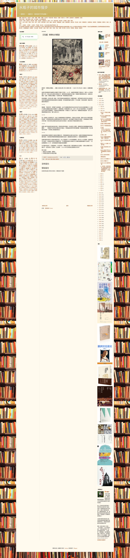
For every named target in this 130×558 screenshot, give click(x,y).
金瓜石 (41, 25)
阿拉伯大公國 (33, 128)
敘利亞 (28, 20)
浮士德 (28, 190)
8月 (101, 176)
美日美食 (29, 58)
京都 (30, 22)
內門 (21, 152)
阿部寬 (35, 167)
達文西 (20, 28)
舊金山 (30, 102)
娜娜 (34, 171)
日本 (29, 114)
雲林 (31, 90)
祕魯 (69, 20)
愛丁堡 (34, 106)
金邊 (36, 95)
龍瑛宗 (80, 28)
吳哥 (39, 22)
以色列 (20, 20)
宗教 (78, 26)
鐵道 (46, 26)
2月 (101, 188)
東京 (26, 22)
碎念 (23, 47)
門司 (20, 89)
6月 (101, 180)
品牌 (65, 26)
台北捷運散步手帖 (32, 69)
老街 (53, 26)
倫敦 (63, 22)
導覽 (39, 17)
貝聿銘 (21, 183)
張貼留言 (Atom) (49, 208)
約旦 (28, 93)
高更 (54, 28)
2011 (100, 215)
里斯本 (103, 22)
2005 (100, 227)
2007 (100, 223)
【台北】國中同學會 (104, 154)
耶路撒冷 (33, 93)
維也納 (72, 22)
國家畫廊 (67, 22)
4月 (101, 184)
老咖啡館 (27, 26)
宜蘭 (20, 143)
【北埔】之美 (103, 134)
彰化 (23, 150)
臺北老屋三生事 (29, 19)
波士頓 (21, 86)
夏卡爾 (63, 28)
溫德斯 (31, 175)
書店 (62, 26)
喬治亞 (25, 129)
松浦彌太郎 (33, 187)
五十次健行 (32, 52)
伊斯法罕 (35, 102)
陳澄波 (76, 28)
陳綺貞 (26, 183)
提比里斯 (28, 100)
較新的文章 (44, 205)
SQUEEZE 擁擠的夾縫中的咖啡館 (105, 116)
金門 (52, 25)
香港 (34, 87)
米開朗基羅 (26, 28)
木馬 (20, 164)
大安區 (33, 25)
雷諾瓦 (26, 186)
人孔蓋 (28, 56)
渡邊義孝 (23, 167)
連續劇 (93, 26)
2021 (100, 195)
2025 (100, 100)
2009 (100, 219)
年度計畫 (51, 17)
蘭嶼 (31, 152)
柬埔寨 (25, 119)
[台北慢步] (104, 281)
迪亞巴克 (31, 95)
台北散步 (42, 26)
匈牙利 (20, 129)
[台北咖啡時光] (104, 406)
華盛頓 (28, 105)
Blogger (75, 548)
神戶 (36, 22)
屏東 (24, 148)
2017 (100, 203)
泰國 (28, 126)
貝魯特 (25, 97)
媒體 (42, 17)
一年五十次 (23, 56)
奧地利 (23, 120)
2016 (100, 205)
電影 (85, 26)
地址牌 (26, 50)
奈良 (33, 22)
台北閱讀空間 (42, 19)
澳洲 (35, 129)
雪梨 (29, 108)
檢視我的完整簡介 (101, 540)
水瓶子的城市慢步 (33, 7)
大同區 (28, 25)
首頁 (81, 17)
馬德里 (94, 22)
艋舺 (33, 148)
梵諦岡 (29, 125)
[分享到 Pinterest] (69, 157)
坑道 (51, 26)
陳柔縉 (35, 189)
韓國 (34, 125)
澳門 (23, 92)
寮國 (20, 126)
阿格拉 (23, 93)
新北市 (30, 77)
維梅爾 (32, 177)
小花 (27, 174)
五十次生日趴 (22, 53)
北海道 (65, 20)
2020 (100, 197)
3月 (101, 186)
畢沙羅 (31, 189)
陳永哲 (100, 84)
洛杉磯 (21, 102)
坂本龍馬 (24, 192)
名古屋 (20, 90)
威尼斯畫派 (107, 26)
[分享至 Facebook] (68, 157)
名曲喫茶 (32, 26)
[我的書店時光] (104, 385)
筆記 (22, 52)
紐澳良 (26, 102)
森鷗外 (20, 189)
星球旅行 (72, 17)
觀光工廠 (97, 26)
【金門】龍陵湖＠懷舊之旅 (107, 36)
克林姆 (20, 180)
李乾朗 (27, 187)
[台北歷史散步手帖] (104, 302)
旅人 (72, 26)
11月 (101, 108)
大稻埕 (24, 25)
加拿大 (24, 131)
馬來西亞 (30, 129)
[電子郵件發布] (61, 157)
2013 (100, 211)
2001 (100, 236)
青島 (36, 105)
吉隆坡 (30, 103)
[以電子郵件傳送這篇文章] (63, 157)
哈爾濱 (30, 106)
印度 (49, 20)
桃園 (27, 145)
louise (30, 171)
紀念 (35, 47)
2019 (100, 199)
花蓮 (51, 159)
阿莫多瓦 (27, 172)
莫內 (51, 28)
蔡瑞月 (32, 170)
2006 (100, 225)
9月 (101, 174)
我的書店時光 (22, 70)
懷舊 (58, 26)
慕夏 (60, 28)
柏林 (80, 22)
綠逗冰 (55, 17)
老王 (33, 181)
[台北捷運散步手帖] (104, 343)
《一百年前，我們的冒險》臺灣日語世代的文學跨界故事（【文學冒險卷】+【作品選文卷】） (105, 168)
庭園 (48, 26)
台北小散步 (28, 70)
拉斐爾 (31, 28)
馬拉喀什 (22, 106)
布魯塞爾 (28, 99)
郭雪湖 (72, 28)
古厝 (55, 26)
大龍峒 (27, 149)
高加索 (39, 20)
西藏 (32, 126)
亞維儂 (23, 99)
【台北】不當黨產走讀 (105, 125)
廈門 (33, 96)
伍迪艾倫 (89, 26)
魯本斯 (40, 28)
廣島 (22, 84)
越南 (20, 131)
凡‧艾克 (32, 186)
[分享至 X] (66, 157)
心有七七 (33, 158)
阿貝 (31, 164)
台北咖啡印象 (22, 69)
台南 (48, 25)
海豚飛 (25, 162)
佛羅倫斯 (59, 22)
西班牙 (35, 119)
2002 (100, 234)
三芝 (25, 152)
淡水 (22, 146)
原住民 (54, 159)
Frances (25, 171)
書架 (29, 47)
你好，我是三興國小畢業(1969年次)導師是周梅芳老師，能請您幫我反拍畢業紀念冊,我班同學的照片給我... (105, 77)
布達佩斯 (28, 96)
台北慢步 (36, 19)
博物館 (101, 26)
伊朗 (36, 20)
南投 (23, 149)
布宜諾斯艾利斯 (22, 105)
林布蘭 (21, 186)
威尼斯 (54, 22)
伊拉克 (24, 134)
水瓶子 (29, 17)
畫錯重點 (24, 58)
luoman (66, 548)
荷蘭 (27, 128)
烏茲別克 (28, 132)
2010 (100, 217)
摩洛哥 (60, 20)
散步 (21, 64)
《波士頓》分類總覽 (103, 42)
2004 (100, 230)
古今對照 (31, 55)
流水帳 (46, 17)
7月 (101, 178)
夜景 (30, 53)
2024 (100, 102)
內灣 (28, 152)
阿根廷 (23, 132)
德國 (33, 117)
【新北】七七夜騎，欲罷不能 (105, 144)
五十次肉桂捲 (33, 50)
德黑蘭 (26, 95)
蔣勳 (32, 192)
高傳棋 (24, 178)
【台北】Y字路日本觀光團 (105, 113)
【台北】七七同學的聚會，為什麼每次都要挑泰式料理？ (105, 120)
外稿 (33, 17)
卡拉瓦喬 (36, 28)
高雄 (31, 145)
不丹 (52, 20)
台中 (30, 80)
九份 (45, 25)
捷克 (28, 117)
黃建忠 (26, 175)
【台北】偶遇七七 (104, 161)
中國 (23, 117)
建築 (30, 46)
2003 (100, 232)
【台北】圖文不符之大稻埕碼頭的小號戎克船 (105, 151)
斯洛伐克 (56, 20)
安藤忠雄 (21, 170)
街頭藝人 (68, 26)
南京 (26, 103)
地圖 (59, 17)
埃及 (28, 131)
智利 (72, 20)
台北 (20, 25)
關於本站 (24, 17)
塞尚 (21, 190)
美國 (36, 114)
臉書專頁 (77, 17)
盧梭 (33, 190)
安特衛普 (34, 103)
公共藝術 (75, 26)
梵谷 (57, 28)
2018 (100, 201)
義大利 (30, 116)
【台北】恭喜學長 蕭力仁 (105, 140)
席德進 (28, 192)
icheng (34, 178)
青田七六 (63, 17)
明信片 (81, 26)
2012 (100, 213)
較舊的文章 (89, 205)
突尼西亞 (33, 132)
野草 (68, 17)
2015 (100, 207)
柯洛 (25, 190)
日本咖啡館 (37, 26)
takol (30, 183)
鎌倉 (31, 86)
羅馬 (51, 22)
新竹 (25, 143)
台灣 (49, 159)
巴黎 (47, 22)
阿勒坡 (30, 97)
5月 (101, 182)
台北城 (30, 143)
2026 (100, 98)
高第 (34, 172)
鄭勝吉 (20, 175)
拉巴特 (20, 108)
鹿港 (32, 150)
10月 (101, 110)
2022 (100, 193)
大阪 (22, 87)
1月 (101, 190)
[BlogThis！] (65, 157)
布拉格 (76, 22)
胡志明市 (24, 108)
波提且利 (26, 189)
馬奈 (47, 28)
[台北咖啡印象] (104, 443)
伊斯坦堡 (43, 22)
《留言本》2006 (107, 53)
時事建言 (24, 66)
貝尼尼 (20, 184)
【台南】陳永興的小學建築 (105, 147)
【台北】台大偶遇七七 (105, 158)
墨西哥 (32, 131)
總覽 (20, 17)
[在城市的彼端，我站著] (104, 485)
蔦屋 (36, 55)
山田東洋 (35, 184)
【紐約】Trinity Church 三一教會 (107, 47)
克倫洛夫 (22, 96)
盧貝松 (23, 177)
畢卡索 (68, 28)
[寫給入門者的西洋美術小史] (104, 465)
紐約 (108, 22)
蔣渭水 (24, 165)
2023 (100, 104)
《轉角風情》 (103, 156)
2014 (100, 209)
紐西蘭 (28, 134)
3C (26, 52)
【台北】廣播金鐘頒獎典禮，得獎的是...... (105, 137)
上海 (23, 22)
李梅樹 (34, 183)
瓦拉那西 (28, 92)
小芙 (27, 170)
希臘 (25, 122)
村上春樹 (21, 181)
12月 (101, 106)
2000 (100, 238)
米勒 (44, 28)
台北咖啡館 (21, 26)
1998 (100, 240)
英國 (36, 116)
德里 (33, 92)
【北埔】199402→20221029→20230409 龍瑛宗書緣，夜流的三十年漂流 (105, 130)
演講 (36, 17)
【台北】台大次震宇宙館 (105, 163)
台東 (50, 25)
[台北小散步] (104, 423)
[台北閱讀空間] (104, 322)
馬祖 (55, 25)
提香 (35, 180)
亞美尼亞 (44, 20)
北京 (20, 22)
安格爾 (23, 187)
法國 (23, 116)
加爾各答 (22, 103)
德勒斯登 (84, 22)
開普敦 (32, 105)
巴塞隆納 (99, 22)
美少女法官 (27, 181)
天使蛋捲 (35, 165)
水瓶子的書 (21, 19)
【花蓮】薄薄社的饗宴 (105, 123)
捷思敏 (27, 168)
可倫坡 (26, 106)
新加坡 (33, 99)
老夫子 (29, 167)
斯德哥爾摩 (34, 100)
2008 (100, 221)
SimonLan (21, 174)
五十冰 (35, 53)
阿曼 (24, 20)
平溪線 (37, 25)
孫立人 (30, 180)
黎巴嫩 (32, 20)
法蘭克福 (90, 22)
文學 (46, 159)
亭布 (24, 100)
